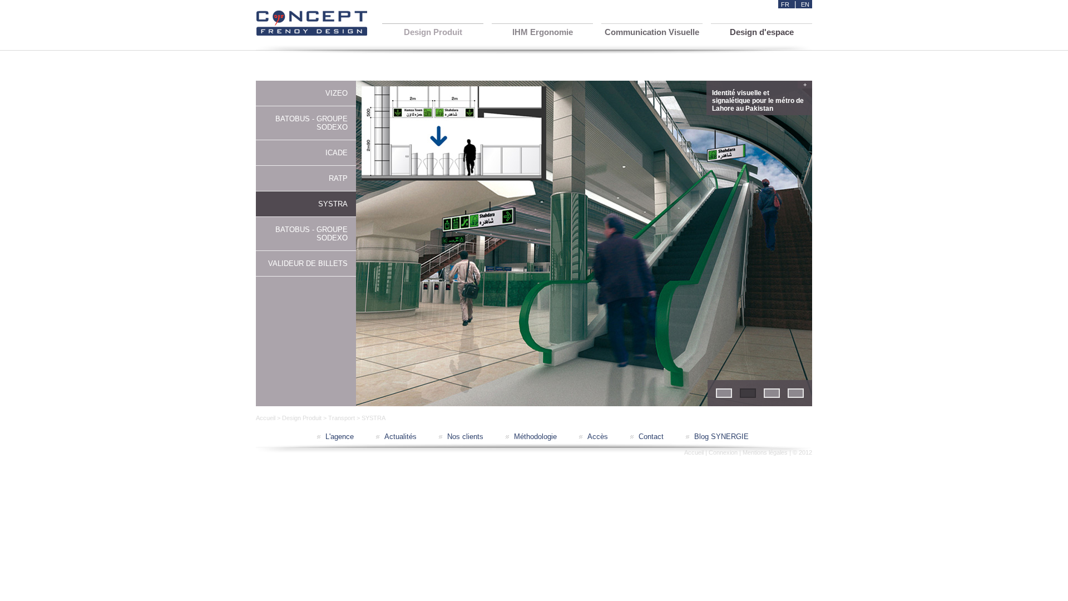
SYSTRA (333, 204)
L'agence (339, 436)
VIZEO (336, 93)
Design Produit (302, 418)
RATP (338, 178)
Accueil (265, 418)
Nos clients (465, 436)
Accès (597, 436)
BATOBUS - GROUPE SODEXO (311, 123)
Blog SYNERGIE (721, 436)
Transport (341, 418)
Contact (651, 436)
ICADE (336, 153)
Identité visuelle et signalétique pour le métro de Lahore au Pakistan (759, 99)
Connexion (723, 452)
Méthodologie (535, 436)
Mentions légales (765, 452)
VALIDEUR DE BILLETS (308, 263)
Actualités (400, 436)
